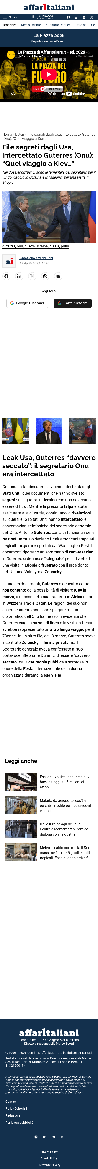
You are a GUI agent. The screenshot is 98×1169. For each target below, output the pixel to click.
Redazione (12, 1115)
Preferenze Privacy (49, 1165)
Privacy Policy (49, 1152)
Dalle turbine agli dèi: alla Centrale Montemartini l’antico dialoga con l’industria (64, 829)
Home (7, 134)
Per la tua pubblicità (19, 1122)
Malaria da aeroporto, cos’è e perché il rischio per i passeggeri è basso (65, 805)
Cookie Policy (49, 1158)
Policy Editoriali (16, 1108)
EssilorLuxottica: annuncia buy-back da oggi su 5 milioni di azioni (65, 782)
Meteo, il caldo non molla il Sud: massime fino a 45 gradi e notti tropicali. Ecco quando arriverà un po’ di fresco (65, 853)
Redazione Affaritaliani (36, 258)
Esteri (19, 134)
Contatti (11, 1101)
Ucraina (81, 25)
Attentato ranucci (58, 25)
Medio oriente (31, 25)
